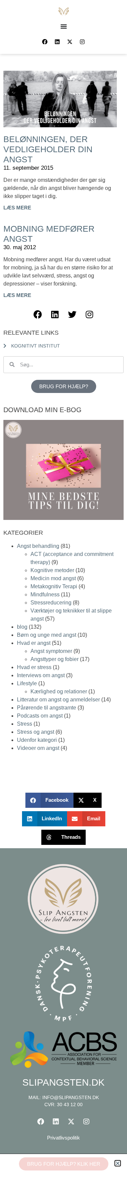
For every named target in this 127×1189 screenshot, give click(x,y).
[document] (63, 594)
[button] (117, 1163)
